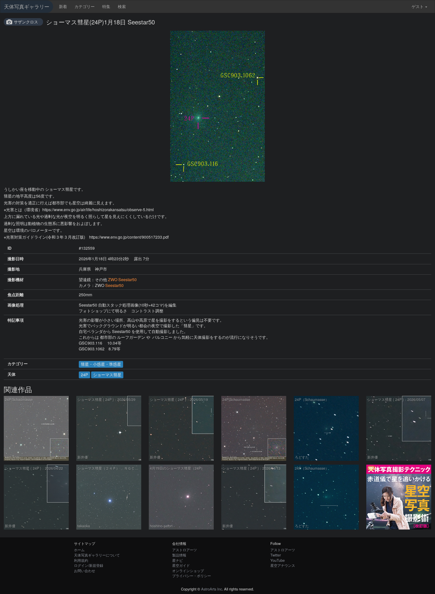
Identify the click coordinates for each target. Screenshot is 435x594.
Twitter (275, 555)
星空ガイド (181, 565)
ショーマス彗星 (107, 375)
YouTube (277, 560)
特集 (106, 6)
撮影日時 (16, 259)
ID (10, 248)
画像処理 (16, 305)
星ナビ (177, 560)
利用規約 (81, 560)
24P (84, 375)
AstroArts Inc (211, 588)
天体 (12, 374)
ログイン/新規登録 (88, 565)
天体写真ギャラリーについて (97, 555)
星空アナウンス (282, 565)
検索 (122, 6)
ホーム (79, 549)
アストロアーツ (184, 549)
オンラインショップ (188, 570)
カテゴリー (85, 6)
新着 (63, 6)
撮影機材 (16, 279)
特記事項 (16, 320)
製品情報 (179, 555)
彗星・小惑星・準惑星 (101, 364)
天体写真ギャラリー (26, 6)
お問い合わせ (84, 570)
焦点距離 (16, 295)
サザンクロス (26, 22)
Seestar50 (114, 285)
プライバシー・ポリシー (191, 575)
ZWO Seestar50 (122, 279)
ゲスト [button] (418, 6)
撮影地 (14, 269)
